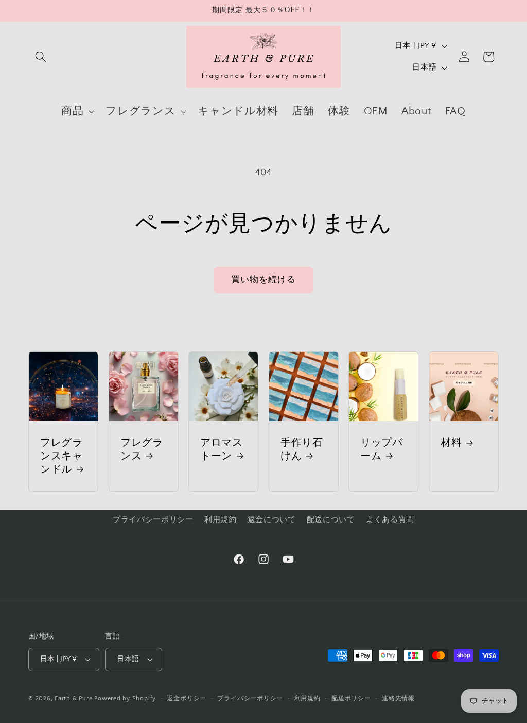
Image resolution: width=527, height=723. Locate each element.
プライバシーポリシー (153, 519)
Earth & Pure (73, 698)
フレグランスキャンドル (61, 456)
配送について (331, 519)
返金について (272, 519)
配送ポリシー (351, 698)
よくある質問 (390, 519)
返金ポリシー (186, 698)
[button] (40, 56)
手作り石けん (301, 449)
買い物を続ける (263, 279)
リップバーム (381, 449)
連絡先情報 (398, 698)
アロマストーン (221, 449)
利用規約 (220, 519)
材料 (451, 442)
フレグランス (141, 449)
